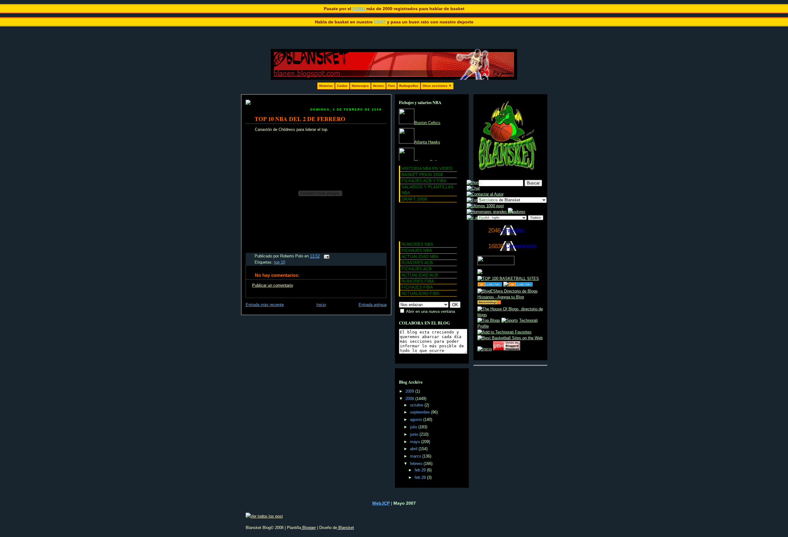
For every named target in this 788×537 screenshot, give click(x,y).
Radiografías (408, 85)
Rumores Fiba (417, 281)
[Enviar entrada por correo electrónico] (325, 256)
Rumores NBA (417, 244)
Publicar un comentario (272, 285)
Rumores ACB (417, 262)
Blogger (308, 527)
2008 (410, 399)
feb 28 (421, 477)
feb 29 (421, 470)
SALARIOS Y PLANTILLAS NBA (427, 189)
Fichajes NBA (416, 250)
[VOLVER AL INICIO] (474, 182)
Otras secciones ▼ (437, 85)
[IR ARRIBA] (476, 218)
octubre (417, 405)
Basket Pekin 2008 (422, 174)
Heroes (378, 85)
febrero (417, 464)
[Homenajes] (496, 212)
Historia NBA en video (426, 168)
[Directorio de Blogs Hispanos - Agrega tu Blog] (510, 297)
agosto (416, 420)
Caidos (342, 85)
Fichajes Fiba (417, 287)
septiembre (420, 412)
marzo (416, 456)
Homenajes (360, 85)
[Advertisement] (426, 221)
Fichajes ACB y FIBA (423, 180)
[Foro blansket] (482, 200)
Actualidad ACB (419, 275)
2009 (410, 391)
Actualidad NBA (419, 256)
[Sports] (509, 320)
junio (415, 434)
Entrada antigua (373, 305)
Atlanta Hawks (427, 142)
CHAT (380, 21)
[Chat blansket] (473, 188)
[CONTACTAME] (485, 194)
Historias (326, 85)
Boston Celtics (427, 123)
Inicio (321, 305)
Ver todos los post (267, 516)
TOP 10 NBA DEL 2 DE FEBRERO (300, 119)
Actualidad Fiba (420, 293)
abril (414, 449)
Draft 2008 (414, 198)
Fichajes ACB (416, 268)
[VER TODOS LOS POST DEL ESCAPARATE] (485, 206)
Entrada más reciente (265, 305)
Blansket (345, 527)
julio (414, 427)
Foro (391, 85)
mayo (415, 442)
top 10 (279, 262)
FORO (359, 8)
